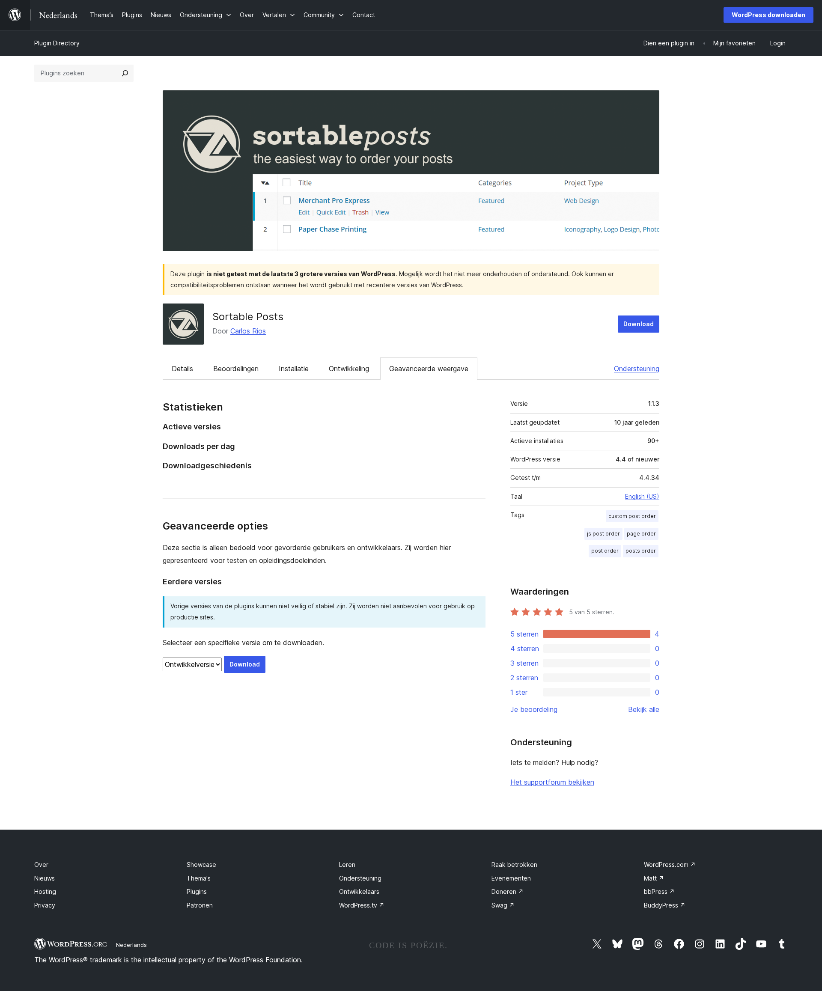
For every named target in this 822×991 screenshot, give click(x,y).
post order (605, 551)
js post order (603, 533)
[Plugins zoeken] (125, 73)
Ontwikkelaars (359, 891)
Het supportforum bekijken (552, 782)
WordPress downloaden (768, 14)
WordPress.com (670, 864)
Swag (503, 905)
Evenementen (511, 878)
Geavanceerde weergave (428, 368)
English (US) (642, 496)
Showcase (201, 864)
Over (41, 864)
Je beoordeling (533, 709)
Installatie (294, 368)
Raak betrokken (514, 864)
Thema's (199, 878)
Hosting (45, 891)
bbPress (659, 891)
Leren (347, 864)
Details (182, 368)
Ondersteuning (636, 368)
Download (638, 323)
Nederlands (131, 944)
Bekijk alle (643, 709)
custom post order (632, 516)
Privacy (44, 905)
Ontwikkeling (349, 368)
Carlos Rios (248, 331)
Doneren (507, 891)
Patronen (200, 905)
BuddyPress (664, 905)
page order (641, 533)
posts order (640, 551)
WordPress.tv (361, 905)
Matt (654, 878)
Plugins (197, 891)
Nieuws (44, 878)
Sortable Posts (247, 316)
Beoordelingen (236, 368)
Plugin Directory (57, 43)
